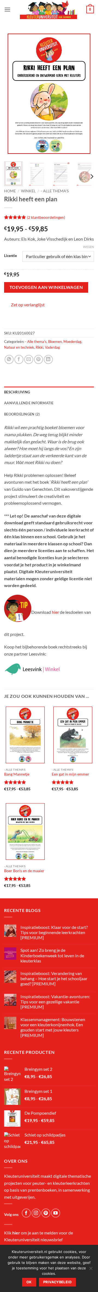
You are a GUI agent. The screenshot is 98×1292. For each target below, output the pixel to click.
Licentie (10, 256)
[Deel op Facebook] (18, 359)
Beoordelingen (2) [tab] (22, 414)
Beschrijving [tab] (17, 392)
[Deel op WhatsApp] (9, 359)
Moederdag (72, 341)
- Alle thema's (55, 191)
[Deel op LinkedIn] (48, 359)
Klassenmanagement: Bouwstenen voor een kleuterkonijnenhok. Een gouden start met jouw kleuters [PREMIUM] (52, 1027)
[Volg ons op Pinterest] (45, 1213)
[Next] (85, 93)
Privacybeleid (57, 1282)
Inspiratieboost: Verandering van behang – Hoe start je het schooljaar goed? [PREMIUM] (53, 978)
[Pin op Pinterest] (38, 359)
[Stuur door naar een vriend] (28, 359)
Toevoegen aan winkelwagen (46, 287)
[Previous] (13, 93)
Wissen (88, 247)
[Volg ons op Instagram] (36, 1213)
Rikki (39, 347)
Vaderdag (52, 347)
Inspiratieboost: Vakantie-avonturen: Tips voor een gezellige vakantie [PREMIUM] (55, 1001)
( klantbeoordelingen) (46, 217)
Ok (29, 1282)
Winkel (28, 191)
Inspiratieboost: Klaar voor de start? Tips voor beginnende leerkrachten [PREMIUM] (54, 932)
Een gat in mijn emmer (70, 774)
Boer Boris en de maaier (24, 871)
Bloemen (55, 341)
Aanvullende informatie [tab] (29, 403)
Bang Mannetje (16, 774)
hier (55, 612)
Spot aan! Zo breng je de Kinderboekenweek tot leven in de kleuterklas (52, 955)
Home (10, 191)
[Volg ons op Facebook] (26, 1213)
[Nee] (90, 1270)
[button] (7, 9)
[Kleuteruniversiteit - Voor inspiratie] (48, 9)
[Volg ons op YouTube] (55, 1213)
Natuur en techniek (19, 347)
